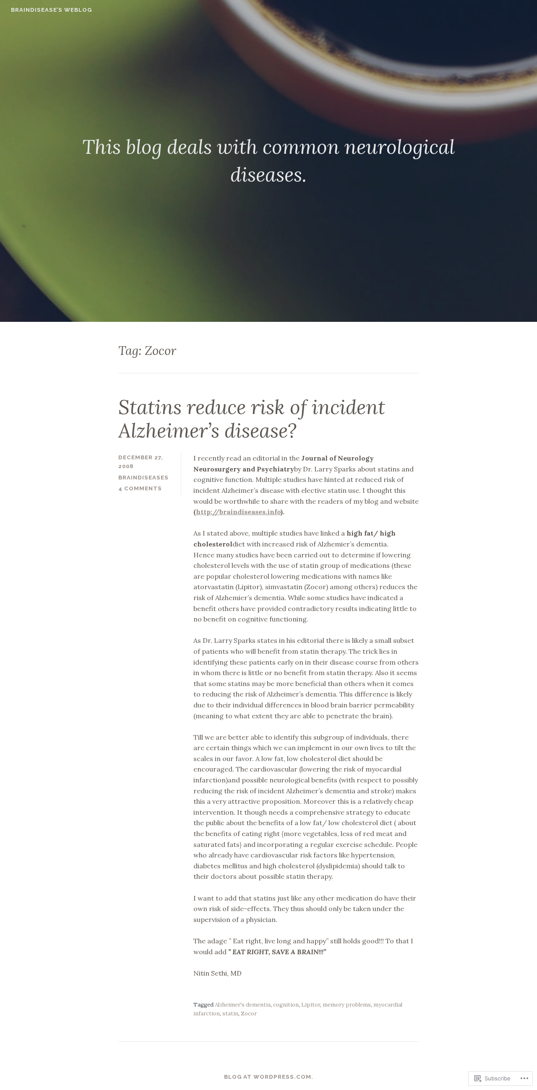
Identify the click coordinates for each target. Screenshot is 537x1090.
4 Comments (140, 488)
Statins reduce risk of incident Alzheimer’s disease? (251, 418)
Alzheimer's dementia (243, 1004)
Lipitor (310, 1004)
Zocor (249, 1013)
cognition (286, 1004)
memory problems (347, 1004)
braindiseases (143, 477)
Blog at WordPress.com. (268, 1077)
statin (230, 1013)
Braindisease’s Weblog (51, 10)
